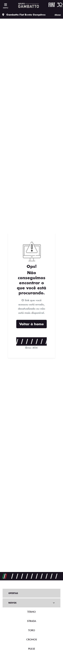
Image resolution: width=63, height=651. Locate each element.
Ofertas (13, 593)
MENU (5, 8)
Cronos (31, 639)
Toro (31, 630)
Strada (31, 621)
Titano (31, 611)
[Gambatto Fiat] (28, 5)
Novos (12, 602)
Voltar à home (31, 324)
